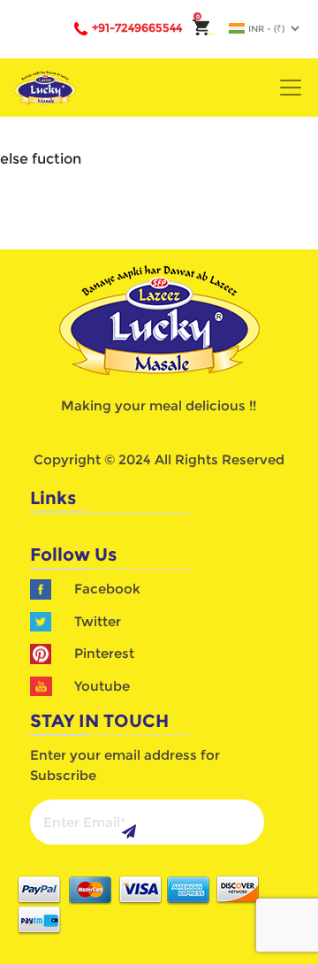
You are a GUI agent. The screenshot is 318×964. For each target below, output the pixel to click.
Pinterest (104, 653)
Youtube (102, 685)
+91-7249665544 (137, 27)
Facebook (107, 588)
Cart (205, 34)
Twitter (97, 621)
